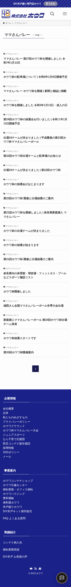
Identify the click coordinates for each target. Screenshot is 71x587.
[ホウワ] (23, 13)
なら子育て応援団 (14, 439)
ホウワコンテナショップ (18, 480)
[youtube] (31, 568)
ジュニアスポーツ (14, 434)
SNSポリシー (11, 452)
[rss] (35, 568)
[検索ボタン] (52, 13)
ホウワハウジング (14, 493)
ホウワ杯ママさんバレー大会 (20, 430)
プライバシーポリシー (16, 421)
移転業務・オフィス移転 (18, 489)
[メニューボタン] (64, 13)
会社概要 (8, 408)
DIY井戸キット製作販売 (17, 511)
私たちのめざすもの (15, 417)
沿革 (5, 412)
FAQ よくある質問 (14, 518)
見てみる (50, 3)
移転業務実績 (11, 549)
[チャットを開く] (61, 577)
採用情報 (8, 447)
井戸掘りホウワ (12, 506)
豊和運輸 (8, 498)
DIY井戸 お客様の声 (15, 556)
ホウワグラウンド (14, 426)
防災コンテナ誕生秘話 (16, 443)
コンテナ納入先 (12, 542)
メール (7, 456)
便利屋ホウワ (11, 502)
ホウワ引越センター (15, 485)
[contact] (40, 568)
